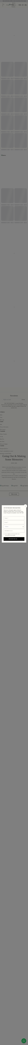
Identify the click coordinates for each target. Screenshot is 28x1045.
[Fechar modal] (25, 506)
